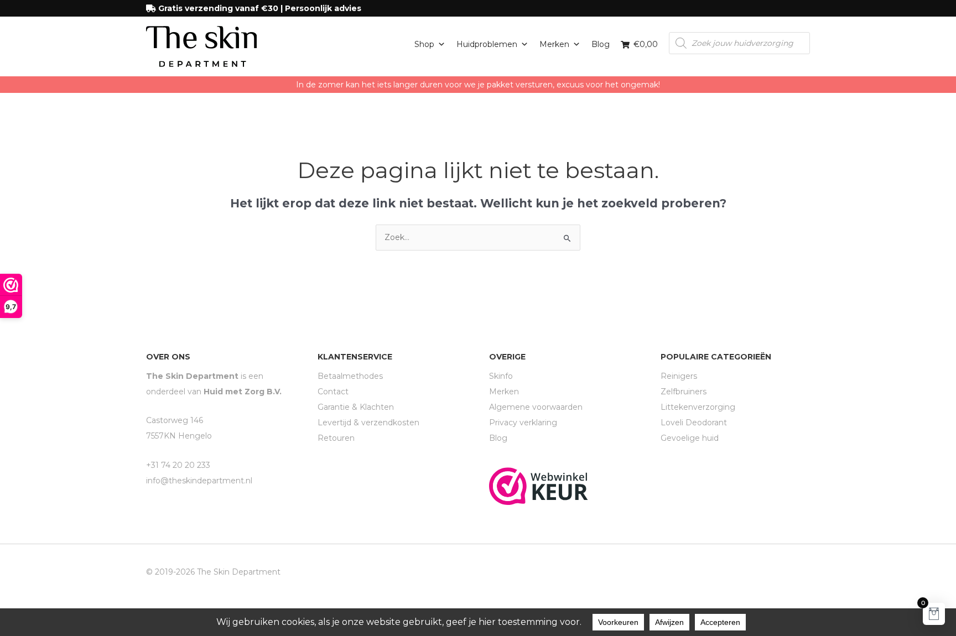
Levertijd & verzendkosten (368, 423)
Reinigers (679, 376)
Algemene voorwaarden (536, 407)
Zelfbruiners (683, 392)
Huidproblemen (486, 44)
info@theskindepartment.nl (199, 481)
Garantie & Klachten (356, 407)
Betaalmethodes (350, 376)
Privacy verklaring (523, 423)
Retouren (336, 438)
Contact (333, 392)
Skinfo (501, 376)
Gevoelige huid (690, 438)
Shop (424, 44)
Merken (554, 44)
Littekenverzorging (698, 407)
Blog (600, 44)
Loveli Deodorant (694, 423)
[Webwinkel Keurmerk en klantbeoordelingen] (538, 486)
